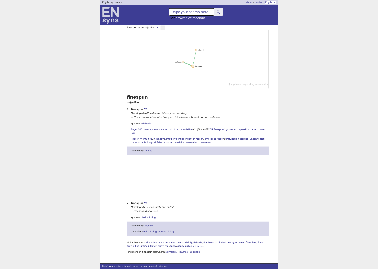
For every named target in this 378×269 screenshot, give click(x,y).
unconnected (257, 138)
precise (149, 225)
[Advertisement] (198, 177)
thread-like (186, 129)
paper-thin (244, 129)
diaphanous (210, 242)
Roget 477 (136, 138)
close (155, 129)
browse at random (190, 18)
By (120, 266)
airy (148, 242)
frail (167, 246)
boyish (180, 242)
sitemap (163, 266)
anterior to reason (214, 138)
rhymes (183, 251)
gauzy (180, 246)
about (249, 2)
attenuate (156, 242)
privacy (143, 266)
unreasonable (138, 142)
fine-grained (142, 246)
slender (163, 129)
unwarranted (190, 142)
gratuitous (231, 138)
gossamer (231, 129)
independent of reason (190, 138)
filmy (248, 242)
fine (176, 129)
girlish (188, 246)
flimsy (153, 246)
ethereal (240, 242)
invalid (178, 142)
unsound (168, 142)
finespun (219, 129)
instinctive (159, 138)
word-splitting (166, 231)
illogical (151, 142)
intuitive (147, 138)
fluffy (161, 246)
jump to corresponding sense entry (248, 84)
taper (253, 129)
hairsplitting (149, 217)
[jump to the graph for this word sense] (145, 109)
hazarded (243, 138)
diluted (222, 242)
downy (230, 242)
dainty (188, 242)
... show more (204, 142)
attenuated (169, 242)
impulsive (171, 138)
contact (259, 2)
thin (171, 129)
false (159, 142)
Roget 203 (136, 129)
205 (210, 129)
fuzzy (173, 246)
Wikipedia (195, 251)
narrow (147, 129)
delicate (146, 123)
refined (148, 150)
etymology (171, 251)
